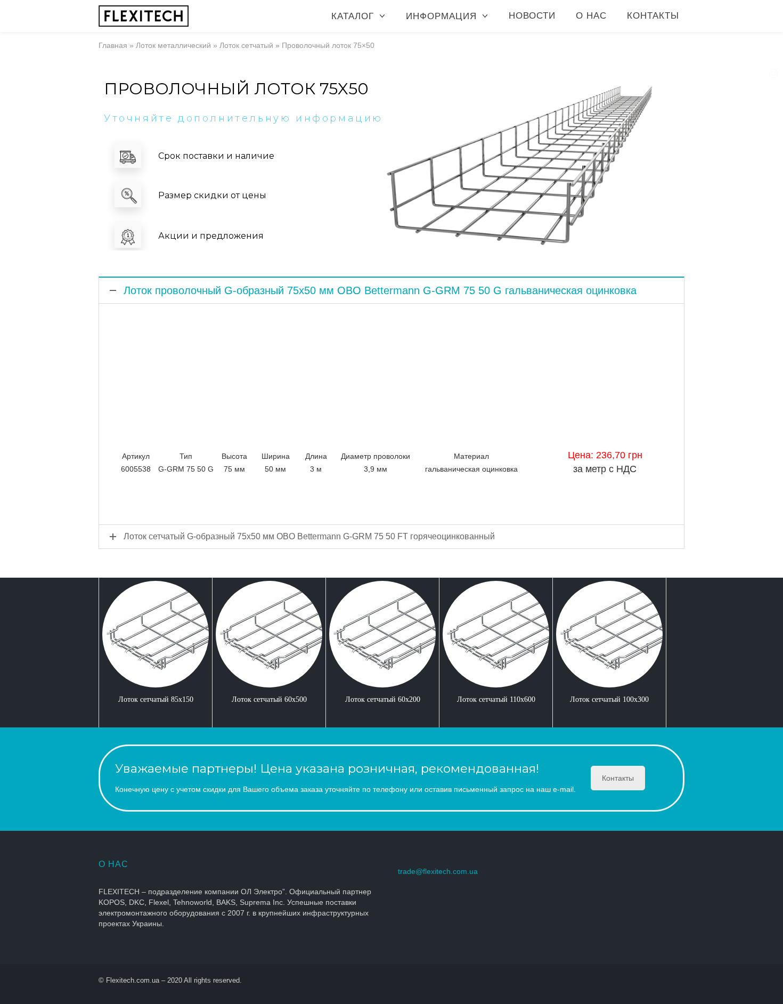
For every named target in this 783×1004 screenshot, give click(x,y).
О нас (591, 16)
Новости (532, 16)
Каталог (352, 16)
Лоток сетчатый (246, 45)
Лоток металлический (173, 45)
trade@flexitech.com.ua (438, 871)
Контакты (653, 16)
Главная (113, 45)
